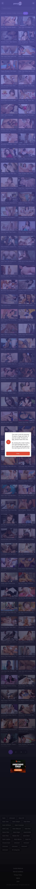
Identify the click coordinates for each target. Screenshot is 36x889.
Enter (18, 453)
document (15, 449)
